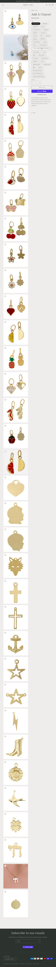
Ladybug (35, 39)
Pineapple (35, 32)
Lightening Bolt (36, 64)
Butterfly (48, 35)
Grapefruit (35, 26)
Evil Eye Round (43, 45)
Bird (41, 35)
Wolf (34, 67)
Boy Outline (42, 55)
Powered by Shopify (15, 963)
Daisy (45, 42)
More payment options (42, 94)
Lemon (42, 26)
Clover (42, 61)
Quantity (33, 79)
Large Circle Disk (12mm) (38, 76)
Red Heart (42, 39)
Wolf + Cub (9, 963)
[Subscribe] (38, 941)
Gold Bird (35, 61)
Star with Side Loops (38, 73)
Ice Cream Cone (36, 29)
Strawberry (45, 23)
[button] (2, 4)
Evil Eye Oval (36, 23)
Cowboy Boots (46, 64)
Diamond (46, 29)
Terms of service (36, 963)
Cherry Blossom (36, 42)
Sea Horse (43, 32)
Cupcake (35, 35)
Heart (34, 55)
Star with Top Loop (37, 70)
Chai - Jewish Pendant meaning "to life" (42, 49)
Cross (44, 52)
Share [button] (34, 112)
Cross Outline (36, 52)
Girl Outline (35, 58)
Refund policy (22, 963)
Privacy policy (29, 963)
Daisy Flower (45, 58)
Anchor (40, 67)
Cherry (34, 45)
